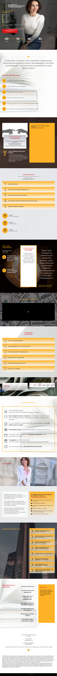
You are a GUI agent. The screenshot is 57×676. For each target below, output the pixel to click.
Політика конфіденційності (28, 642)
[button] (10, 31)
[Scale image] (31, 385)
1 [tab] (42, 389)
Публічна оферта (28, 644)
